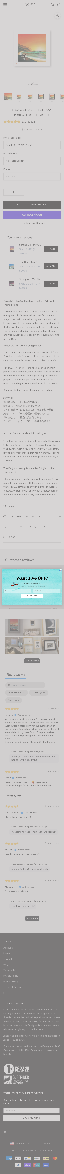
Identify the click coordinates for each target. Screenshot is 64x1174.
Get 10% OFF (32, 596)
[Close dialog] (60, 570)
